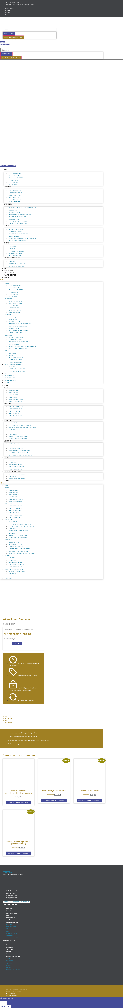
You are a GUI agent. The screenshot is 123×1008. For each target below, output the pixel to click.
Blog (7, 915)
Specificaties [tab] (7, 718)
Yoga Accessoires (15, 402)
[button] (51, 279)
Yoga (5, 170)
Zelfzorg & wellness (17, 266)
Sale (5, 268)
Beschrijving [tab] (7, 716)
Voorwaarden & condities (11, 919)
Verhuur (7, 481)
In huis (6, 243)
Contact (7, 277)
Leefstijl (7, 226)
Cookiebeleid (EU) (12, 922)
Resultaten (8, 34)
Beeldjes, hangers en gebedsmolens (22, 208)
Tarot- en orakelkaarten (18, 223)
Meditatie (7, 187)
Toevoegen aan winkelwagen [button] (18, 802)
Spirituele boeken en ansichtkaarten (23, 455)
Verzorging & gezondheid (18, 241)
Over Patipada (9, 273)
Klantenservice (10, 275)
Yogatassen (13, 185)
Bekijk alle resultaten (13, 37)
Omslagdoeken (14, 202)
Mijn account (9, 270)
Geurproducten (17, 629)
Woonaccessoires (15, 255)
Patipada (7, 872)
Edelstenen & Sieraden (12, 258)
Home (6, 385)
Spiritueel (8, 204)
